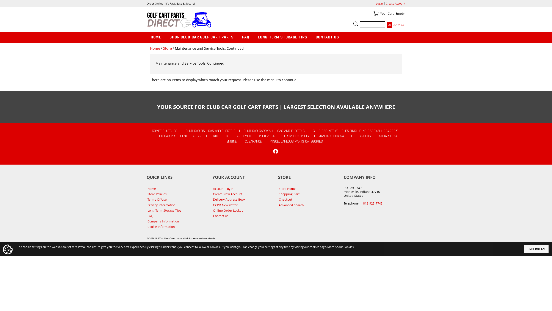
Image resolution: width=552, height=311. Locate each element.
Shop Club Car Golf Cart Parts (201, 37)
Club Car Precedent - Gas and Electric (186, 136)
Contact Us (327, 37)
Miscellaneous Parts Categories (296, 141)
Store (167, 48)
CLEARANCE (253, 141)
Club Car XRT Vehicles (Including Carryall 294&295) (355, 131)
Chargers (363, 136)
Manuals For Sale (332, 136)
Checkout (285, 199)
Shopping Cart (289, 194)
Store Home (287, 189)
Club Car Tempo (238, 136)
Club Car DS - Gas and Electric (210, 131)
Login (379, 3)
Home (155, 48)
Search (355, 24)
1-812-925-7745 (371, 203)
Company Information (163, 221)
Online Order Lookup (228, 210)
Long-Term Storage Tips (282, 37)
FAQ (245, 37)
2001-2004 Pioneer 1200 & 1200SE (284, 136)
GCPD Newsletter (225, 205)
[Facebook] (275, 151)
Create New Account (227, 194)
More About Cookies (340, 247)
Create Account (395, 3)
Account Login (223, 189)
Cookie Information (161, 227)
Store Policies (157, 194)
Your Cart (376, 13)
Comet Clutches (164, 131)
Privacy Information (161, 205)
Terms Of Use (157, 199)
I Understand (536, 249)
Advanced (399, 25)
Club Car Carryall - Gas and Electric (274, 131)
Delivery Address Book (229, 199)
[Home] (211, 20)
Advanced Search (291, 205)
